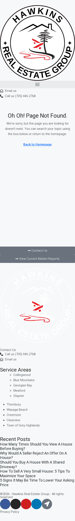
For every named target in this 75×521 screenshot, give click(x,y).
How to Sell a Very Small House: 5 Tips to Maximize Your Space (35, 473)
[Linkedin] (36, 504)
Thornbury (14, 404)
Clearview (13, 420)
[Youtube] (26, 504)
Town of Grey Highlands (23, 425)
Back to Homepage (37, 144)
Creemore (14, 415)
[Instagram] (15, 504)
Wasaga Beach (17, 410)
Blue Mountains (24, 380)
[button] (37, 84)
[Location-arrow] (47, 504)
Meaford (19, 390)
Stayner (18, 396)
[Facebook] (5, 504)
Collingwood (22, 375)
